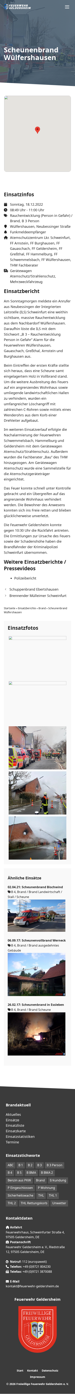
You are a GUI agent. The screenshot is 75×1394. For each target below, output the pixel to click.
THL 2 (12, 1203)
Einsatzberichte (27, 608)
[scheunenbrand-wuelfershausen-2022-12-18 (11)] (37, 676)
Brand (15, 221)
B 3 (39, 1165)
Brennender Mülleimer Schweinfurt (38, 595)
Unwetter (59, 1203)
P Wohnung (46, 1188)
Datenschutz (50, 1370)
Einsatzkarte (16, 1131)
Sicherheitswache (20, 1195)
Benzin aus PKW (19, 1180)
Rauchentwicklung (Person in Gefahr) (40, 215)
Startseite (9, 608)
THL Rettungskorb (34, 1203)
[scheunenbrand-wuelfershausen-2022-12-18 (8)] (37, 812)
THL (41, 1195)
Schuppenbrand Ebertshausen (33, 589)
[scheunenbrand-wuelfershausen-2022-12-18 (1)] (37, 722)
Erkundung (58, 1180)
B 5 (19, 1172)
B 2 (30, 1165)
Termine (12, 1142)
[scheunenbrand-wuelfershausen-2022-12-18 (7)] (37, 857)
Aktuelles (13, 1114)
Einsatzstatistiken (20, 1136)
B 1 (20, 1165)
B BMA (31, 1172)
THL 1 (53, 1195)
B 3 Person (30, 221)
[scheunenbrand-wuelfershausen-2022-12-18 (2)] (37, 767)
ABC (10, 1165)
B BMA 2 (47, 1172)
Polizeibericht (25, 578)
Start (20, 1370)
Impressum (37, 1377)
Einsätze (12, 1120)
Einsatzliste (15, 1125)
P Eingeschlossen (20, 1188)
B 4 (10, 1172)
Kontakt (32, 1370)
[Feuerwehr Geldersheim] (17, 7)
